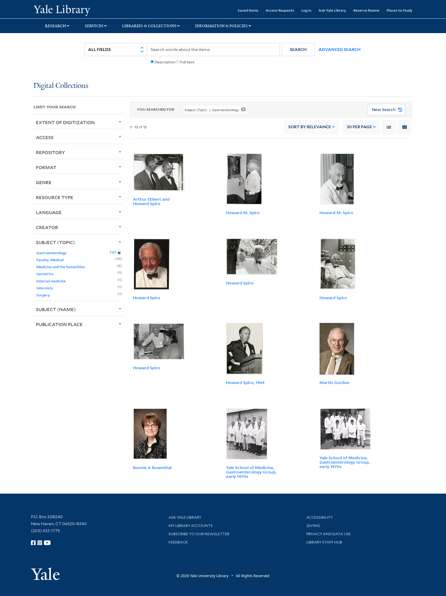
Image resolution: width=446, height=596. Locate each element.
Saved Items (248, 10)
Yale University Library (62, 9)
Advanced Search (339, 49)
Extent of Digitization (65, 122)
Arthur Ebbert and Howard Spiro (151, 201)
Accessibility (319, 517)
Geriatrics (44, 273)
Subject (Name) (56, 309)
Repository (50, 152)
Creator (47, 227)
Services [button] (94, 25)
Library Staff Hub (324, 542)
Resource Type (54, 197)
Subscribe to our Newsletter (199, 534)
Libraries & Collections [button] (149, 25)
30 (359, 126)
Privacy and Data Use (328, 534)
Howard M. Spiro (243, 212)
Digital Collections (61, 86)
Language (49, 212)
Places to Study (399, 10)
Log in (306, 10)
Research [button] (55, 25)
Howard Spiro (146, 297)
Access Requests (280, 10)
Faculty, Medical (50, 259)
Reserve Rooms (366, 10)
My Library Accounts (191, 526)
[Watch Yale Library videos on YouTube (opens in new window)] (47, 542)
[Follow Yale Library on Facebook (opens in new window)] (33, 542)
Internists (44, 287)
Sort (309, 126)
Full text (187, 62)
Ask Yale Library (332, 10)
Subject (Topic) (55, 242)
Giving (313, 526)
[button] (298, 49)
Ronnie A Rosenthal (152, 467)
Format (46, 167)
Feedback (178, 542)
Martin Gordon (334, 382)
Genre (44, 182)
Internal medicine (51, 280)
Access (44, 137)
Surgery (43, 294)
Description (165, 62)
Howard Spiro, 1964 (245, 382)
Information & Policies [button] (221, 25)
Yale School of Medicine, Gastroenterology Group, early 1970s (251, 472)
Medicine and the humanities (60, 266)
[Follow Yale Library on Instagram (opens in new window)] (39, 542)
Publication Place (59, 324)
